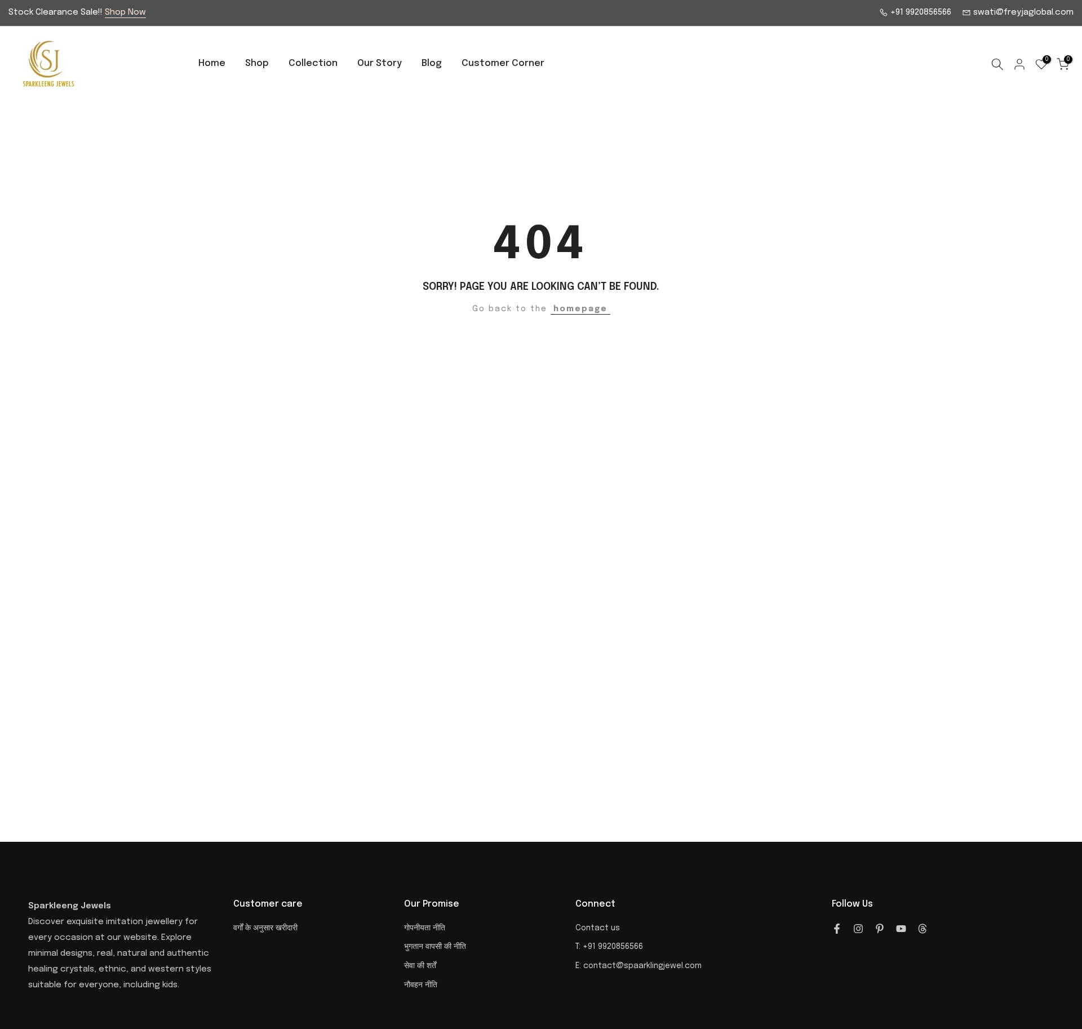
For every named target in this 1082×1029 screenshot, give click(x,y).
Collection (313, 63)
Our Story (379, 63)
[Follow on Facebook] (837, 928)
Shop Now (125, 12)
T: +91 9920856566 (609, 947)
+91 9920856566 (919, 12)
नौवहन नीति (420, 985)
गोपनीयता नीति (424, 928)
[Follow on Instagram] (858, 928)
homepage (580, 309)
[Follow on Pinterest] (880, 928)
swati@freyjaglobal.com (1022, 12)
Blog (432, 63)
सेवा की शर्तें (420, 966)
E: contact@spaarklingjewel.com (638, 966)
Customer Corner (503, 63)
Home (211, 63)
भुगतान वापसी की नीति (435, 947)
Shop (257, 63)
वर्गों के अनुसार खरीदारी (265, 928)
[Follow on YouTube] (901, 928)
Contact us (597, 928)
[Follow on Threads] (922, 928)
